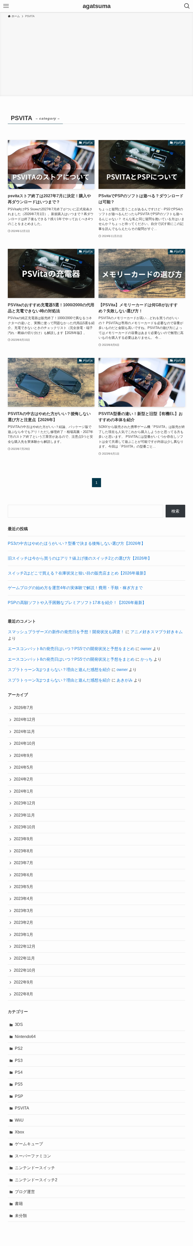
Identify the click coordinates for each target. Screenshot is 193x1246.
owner (146, 649)
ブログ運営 (25, 1192)
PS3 (19, 1060)
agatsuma (97, 6)
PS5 (19, 1084)
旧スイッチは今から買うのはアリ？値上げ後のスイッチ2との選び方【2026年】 (80, 558)
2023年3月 (23, 910)
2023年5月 (23, 887)
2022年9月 (23, 982)
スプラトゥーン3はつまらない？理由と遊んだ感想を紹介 (59, 669)
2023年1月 (23, 934)
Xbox (19, 1132)
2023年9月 (23, 839)
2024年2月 (23, 779)
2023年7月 (23, 863)
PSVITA (22, 1108)
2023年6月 (23, 875)
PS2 (19, 1048)
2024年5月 (23, 767)
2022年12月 (24, 946)
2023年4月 (23, 898)
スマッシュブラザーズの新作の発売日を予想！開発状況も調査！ (66, 632)
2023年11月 (24, 815)
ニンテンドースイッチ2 (36, 1180)
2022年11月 (24, 958)
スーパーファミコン (33, 1156)
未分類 (21, 1216)
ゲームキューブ (29, 1144)
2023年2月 (23, 922)
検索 (175, 511)
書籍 (19, 1203)
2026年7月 (23, 707)
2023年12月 (24, 803)
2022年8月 (23, 994)
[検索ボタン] (187, 6)
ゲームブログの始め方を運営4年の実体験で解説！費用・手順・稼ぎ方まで (75, 588)
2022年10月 (24, 970)
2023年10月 (24, 827)
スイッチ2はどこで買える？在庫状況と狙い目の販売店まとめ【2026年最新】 (78, 573)
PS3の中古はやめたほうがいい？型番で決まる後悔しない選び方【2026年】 (76, 543)
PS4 (19, 1072)
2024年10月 (24, 743)
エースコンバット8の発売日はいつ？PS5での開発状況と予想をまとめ (71, 649)
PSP (19, 1096)
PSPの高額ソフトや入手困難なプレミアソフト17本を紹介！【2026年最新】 (77, 602)
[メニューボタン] (6, 6)
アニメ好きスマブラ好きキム (156, 632)
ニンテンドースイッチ (35, 1168)
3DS (19, 1024)
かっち (146, 659)
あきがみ (125, 680)
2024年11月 (24, 731)
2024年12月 (24, 719)
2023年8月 (23, 851)
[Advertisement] (96, 56)
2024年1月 (23, 791)
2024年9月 (23, 755)
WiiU (19, 1120)
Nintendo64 (25, 1036)
